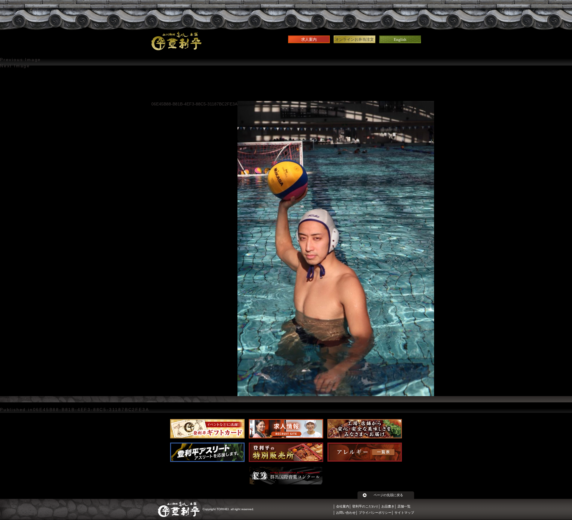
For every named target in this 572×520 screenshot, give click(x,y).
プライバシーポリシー (375, 512)
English (400, 39)
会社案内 (342, 506)
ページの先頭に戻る (388, 495)
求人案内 (309, 39)
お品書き (387, 506)
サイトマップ (404, 512)
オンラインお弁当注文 (354, 39)
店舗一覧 (404, 506)
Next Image (15, 65)
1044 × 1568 (32, 399)
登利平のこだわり (365, 506)
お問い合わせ (346, 512)
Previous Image (20, 59)
